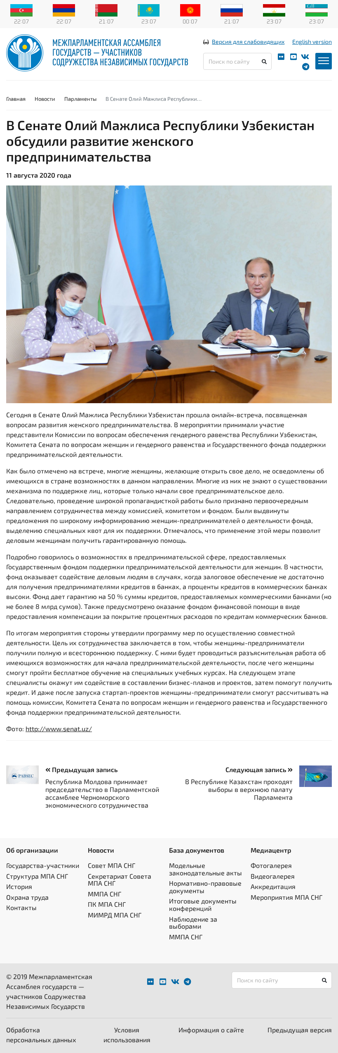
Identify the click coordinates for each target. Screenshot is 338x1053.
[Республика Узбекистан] (316, 9)
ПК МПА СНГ (107, 904)
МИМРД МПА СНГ (114, 915)
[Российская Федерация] (232, 9)
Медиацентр (271, 850)
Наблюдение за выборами (193, 922)
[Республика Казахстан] (149, 9)
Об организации (32, 850)
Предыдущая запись (83, 769)
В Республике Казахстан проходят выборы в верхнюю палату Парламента (239, 789)
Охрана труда (27, 897)
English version (312, 41)
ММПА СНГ (104, 894)
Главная (16, 98)
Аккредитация (273, 886)
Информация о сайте (211, 1030)
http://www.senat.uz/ (59, 728)
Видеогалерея (273, 876)
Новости (45, 98)
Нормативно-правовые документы (205, 886)
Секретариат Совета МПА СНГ (119, 879)
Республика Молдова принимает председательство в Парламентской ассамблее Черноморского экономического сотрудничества (102, 793)
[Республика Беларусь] (106, 9)
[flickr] (281, 57)
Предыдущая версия (300, 1030)
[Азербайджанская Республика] (21, 9)
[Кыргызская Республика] (190, 9)
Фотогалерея (271, 865)
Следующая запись (256, 769)
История (19, 886)
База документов (196, 850)
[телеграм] (305, 67)
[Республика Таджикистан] (274, 9)
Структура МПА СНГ (37, 876)
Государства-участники (42, 865)
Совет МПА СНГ (111, 865)
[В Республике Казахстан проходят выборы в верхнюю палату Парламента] (312, 776)
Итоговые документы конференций (203, 904)
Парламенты (80, 98)
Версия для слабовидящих (248, 41)
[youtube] (293, 57)
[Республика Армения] (64, 9)
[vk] (305, 57)
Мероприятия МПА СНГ (286, 897)
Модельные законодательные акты (205, 869)
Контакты (21, 907)
